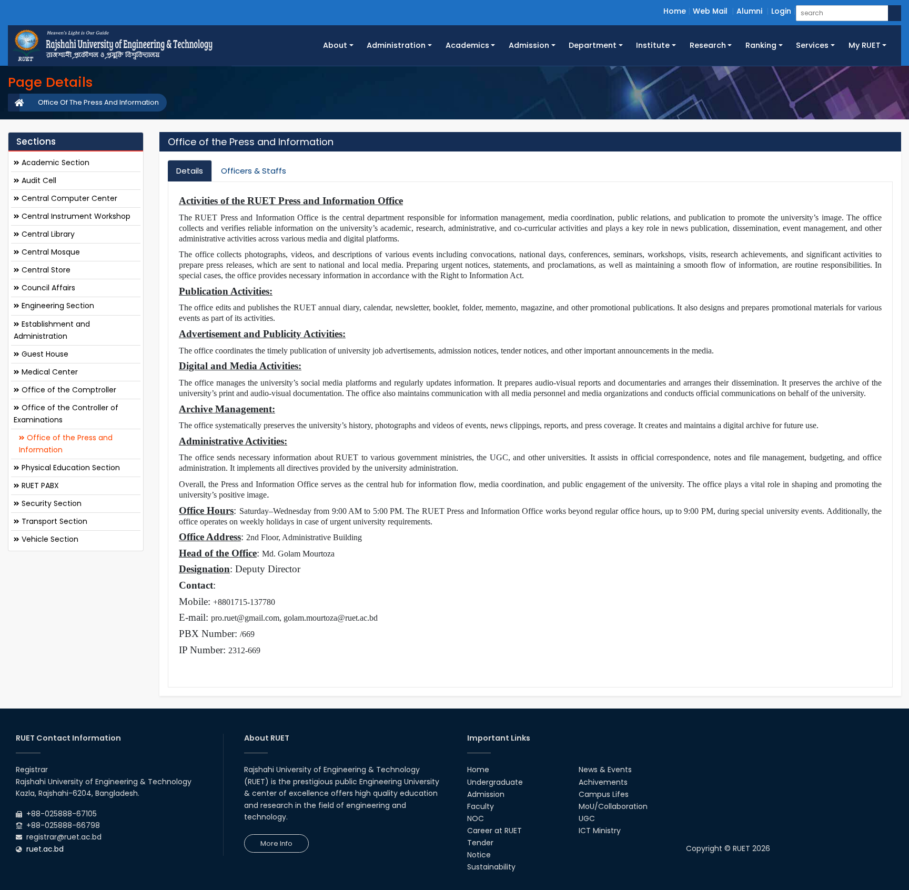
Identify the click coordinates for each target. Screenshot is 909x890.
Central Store (44, 270)
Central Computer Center (68, 198)
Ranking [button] (760, 45)
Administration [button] (396, 45)
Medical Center (48, 371)
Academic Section (54, 162)
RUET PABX (39, 485)
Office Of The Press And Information (98, 102)
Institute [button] (653, 45)
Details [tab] (189, 170)
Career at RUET (494, 830)
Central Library (47, 234)
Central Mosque (49, 252)
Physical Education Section (69, 467)
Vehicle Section (48, 539)
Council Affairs (47, 287)
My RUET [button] (865, 45)
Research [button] (708, 45)
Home (674, 11)
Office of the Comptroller (67, 390)
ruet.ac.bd (45, 849)
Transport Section (53, 521)
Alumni (749, 11)
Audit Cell (37, 180)
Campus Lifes (604, 794)
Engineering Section (56, 305)
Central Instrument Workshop (74, 216)
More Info (276, 843)
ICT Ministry (600, 830)
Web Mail (710, 11)
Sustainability (491, 867)
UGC (587, 818)
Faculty (480, 806)
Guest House (43, 353)
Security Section (50, 503)
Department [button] (593, 45)
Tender (480, 842)
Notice (479, 854)
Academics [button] (467, 45)
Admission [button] (529, 45)
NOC (475, 818)
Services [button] (812, 45)
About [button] (335, 45)
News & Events (605, 769)
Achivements (603, 782)
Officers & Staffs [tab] (253, 170)
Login (781, 11)
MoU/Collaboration (613, 806)
